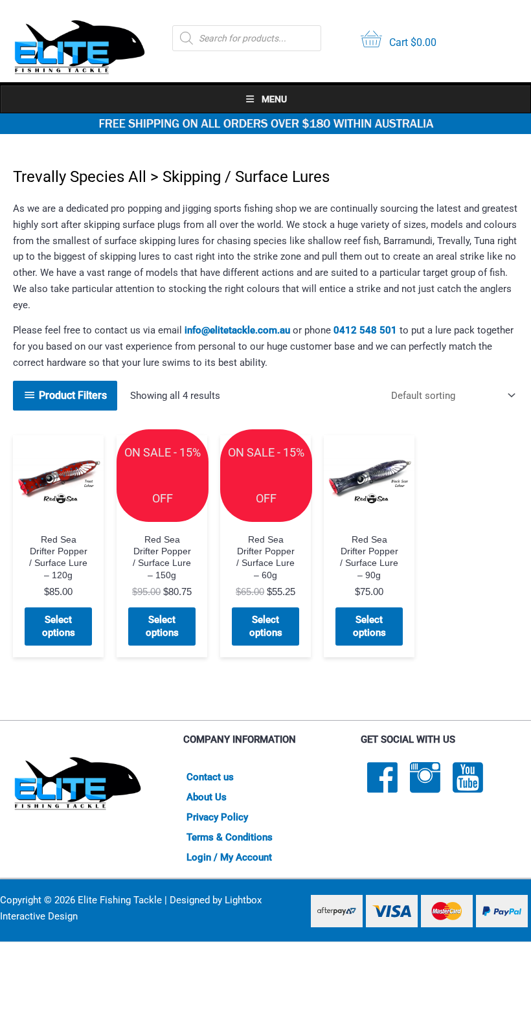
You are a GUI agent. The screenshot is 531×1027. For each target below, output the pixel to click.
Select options (58, 626)
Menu (274, 99)
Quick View (58, 514)
